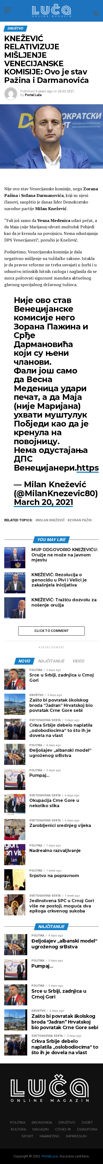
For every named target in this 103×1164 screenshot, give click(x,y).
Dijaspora (87, 1129)
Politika (17, 1122)
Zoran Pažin (80, 520)
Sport (27, 1136)
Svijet (87, 1122)
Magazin (40, 1129)
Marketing (50, 1136)
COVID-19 (63, 1129)
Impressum (76, 1136)
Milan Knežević (51, 520)
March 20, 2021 (43, 502)
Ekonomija (42, 1122)
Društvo (66, 1122)
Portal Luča (33, 95)
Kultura (18, 1129)
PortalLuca (50, 1156)
